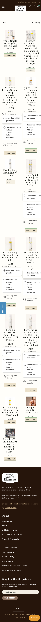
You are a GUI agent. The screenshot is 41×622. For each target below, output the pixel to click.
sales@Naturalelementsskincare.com (21, 504)
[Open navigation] (3, 7)
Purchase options (9, 114)
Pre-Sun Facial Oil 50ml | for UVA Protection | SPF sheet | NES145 (31, 257)
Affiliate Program (9, 530)
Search (5, 525)
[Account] (34, 6)
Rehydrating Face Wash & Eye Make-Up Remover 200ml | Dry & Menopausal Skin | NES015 (31, 337)
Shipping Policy (8, 552)
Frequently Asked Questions (14, 566)
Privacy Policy (8, 561)
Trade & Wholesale (10, 539)
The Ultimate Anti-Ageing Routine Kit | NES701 (10, 45)
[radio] (4, 118)
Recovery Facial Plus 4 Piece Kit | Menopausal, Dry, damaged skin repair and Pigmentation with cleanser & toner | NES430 (31, 52)
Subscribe (9, 597)
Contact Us (7, 521)
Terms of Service (9, 548)
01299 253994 (11, 507)
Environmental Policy (11, 570)
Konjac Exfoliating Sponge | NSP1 (30, 410)
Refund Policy (8, 557)
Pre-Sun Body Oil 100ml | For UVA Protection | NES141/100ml (10, 411)
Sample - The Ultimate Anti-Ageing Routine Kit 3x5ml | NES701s (10, 445)
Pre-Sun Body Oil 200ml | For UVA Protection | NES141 (10, 256)
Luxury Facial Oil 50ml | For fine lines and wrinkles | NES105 (31, 180)
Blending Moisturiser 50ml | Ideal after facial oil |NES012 (10, 335)
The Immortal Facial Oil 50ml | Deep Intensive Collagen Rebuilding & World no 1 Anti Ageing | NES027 (10, 97)
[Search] (30, 7)
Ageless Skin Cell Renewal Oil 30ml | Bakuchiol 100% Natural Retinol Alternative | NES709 (31, 96)
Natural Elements (19, 614)
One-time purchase (10, 119)
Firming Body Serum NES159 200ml (10, 173)
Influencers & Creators (12, 534)
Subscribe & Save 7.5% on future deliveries (10, 132)
